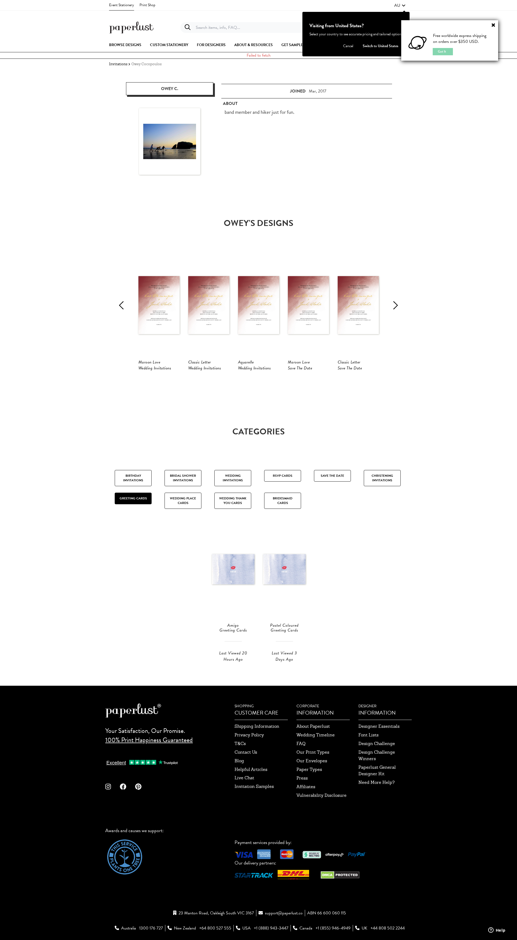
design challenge (376, 743)
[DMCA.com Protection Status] (340, 874)
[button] (400, 5)
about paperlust (313, 726)
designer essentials (379, 726)
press (302, 778)
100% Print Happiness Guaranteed (149, 740)
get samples (293, 45)
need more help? (376, 782)
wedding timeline (315, 735)
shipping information (257, 726)
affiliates (305, 787)
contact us (246, 752)
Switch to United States (380, 46)
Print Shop (147, 5)
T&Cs (240, 743)
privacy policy (249, 735)
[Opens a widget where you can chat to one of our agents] (497, 930)
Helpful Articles (251, 769)
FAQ (301, 743)
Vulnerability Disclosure (321, 795)
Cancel (348, 46)
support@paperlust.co (284, 913)
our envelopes (311, 761)
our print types (312, 752)
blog (239, 761)
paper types (309, 769)
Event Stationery (121, 5)
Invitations (118, 64)
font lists (368, 735)
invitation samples (254, 786)
